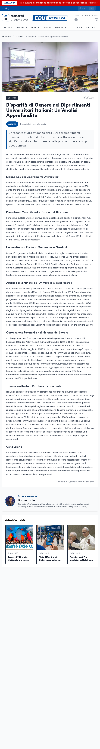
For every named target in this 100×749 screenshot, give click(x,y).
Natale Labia (26, 500)
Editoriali (77, 27)
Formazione (61, 27)
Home (8, 36)
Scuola (8, 27)
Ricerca (35, 27)
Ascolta (12, 123)
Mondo (47, 27)
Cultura (90, 27)
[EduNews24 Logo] (50, 17)
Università (21, 27)
